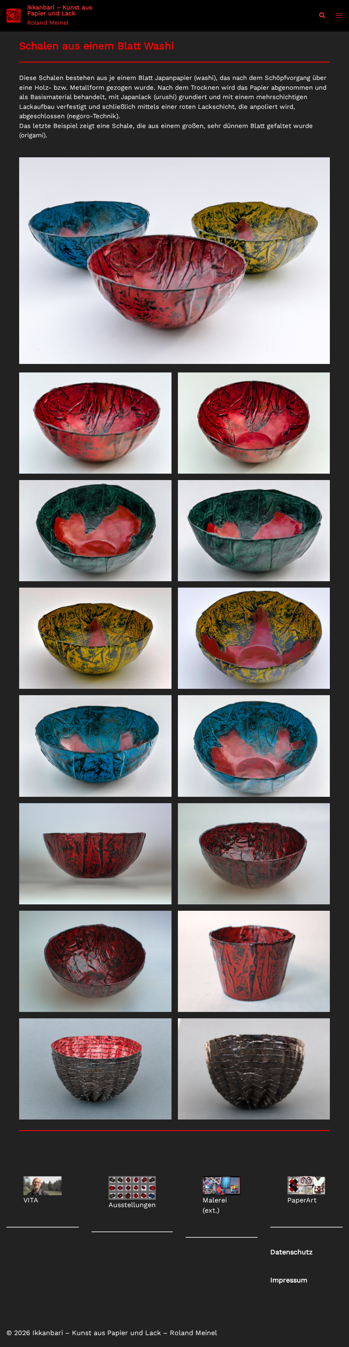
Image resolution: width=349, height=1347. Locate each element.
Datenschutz (291, 1252)
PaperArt (302, 1200)
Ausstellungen (132, 1205)
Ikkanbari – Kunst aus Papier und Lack (59, 10)
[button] (321, 16)
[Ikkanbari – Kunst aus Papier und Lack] (13, 16)
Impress (288, 1280)
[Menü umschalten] (339, 16)
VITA (30, 1200)
